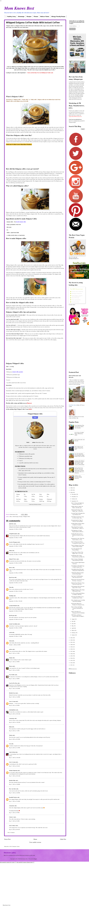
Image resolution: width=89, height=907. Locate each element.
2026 (71, 488)
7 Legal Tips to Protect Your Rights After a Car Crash (77, 552)
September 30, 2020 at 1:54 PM (15, 628)
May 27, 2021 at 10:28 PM (14, 688)
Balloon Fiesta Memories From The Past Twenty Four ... (77, 583)
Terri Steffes (12, 674)
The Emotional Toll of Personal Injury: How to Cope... (77, 587)
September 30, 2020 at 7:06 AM (15, 601)
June (73, 623)
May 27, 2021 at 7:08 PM (14, 678)
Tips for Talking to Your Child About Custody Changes (77, 546)
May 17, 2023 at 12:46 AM (14, 757)
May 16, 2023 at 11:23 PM (14, 747)
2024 (71, 492)
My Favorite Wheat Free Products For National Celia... (78, 604)
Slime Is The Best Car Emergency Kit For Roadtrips (78, 612)
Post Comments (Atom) (14, 846)
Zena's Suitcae (12, 825)
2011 (71, 665)
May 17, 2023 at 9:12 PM (14, 821)
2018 (71, 649)
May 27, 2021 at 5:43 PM (14, 670)
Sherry (10, 567)
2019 (71, 647)
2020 (71, 644)
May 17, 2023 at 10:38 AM (14, 776)
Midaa (10, 550)
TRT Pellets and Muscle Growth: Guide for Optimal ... (78, 615)
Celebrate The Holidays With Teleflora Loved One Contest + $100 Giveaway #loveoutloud (79, 462)
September (74, 501)
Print (35, 417)
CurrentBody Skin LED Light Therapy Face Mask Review (77, 570)
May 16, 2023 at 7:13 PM (14, 730)
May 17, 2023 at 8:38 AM (14, 766)
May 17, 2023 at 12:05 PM (14, 792)
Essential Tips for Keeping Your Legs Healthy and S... (78, 513)
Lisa (10, 743)
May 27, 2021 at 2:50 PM (14, 661)
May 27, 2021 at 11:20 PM (14, 697)
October (73, 499)
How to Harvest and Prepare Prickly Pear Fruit (79, 448)
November (74, 496)
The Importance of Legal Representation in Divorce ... (77, 531)
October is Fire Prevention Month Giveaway (78, 477)
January (73, 635)
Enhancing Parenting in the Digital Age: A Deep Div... (77, 510)
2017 (71, 651)
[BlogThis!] (23, 514)
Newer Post (7, 839)
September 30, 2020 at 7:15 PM (15, 636)
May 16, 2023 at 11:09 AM (14, 722)
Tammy (10, 657)
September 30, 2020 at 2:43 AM (15, 582)
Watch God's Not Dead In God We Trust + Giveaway (77, 580)
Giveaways (21, 16)
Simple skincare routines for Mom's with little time (77, 507)
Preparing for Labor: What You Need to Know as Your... (77, 539)
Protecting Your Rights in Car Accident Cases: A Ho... (77, 597)
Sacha (10, 641)
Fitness (36, 16)
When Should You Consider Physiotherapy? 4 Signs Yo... (77, 527)
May (73, 625)
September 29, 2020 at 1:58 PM (15, 529)
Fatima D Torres (12, 559)
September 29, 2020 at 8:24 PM (15, 563)
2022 (71, 640)
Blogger (35, 858)
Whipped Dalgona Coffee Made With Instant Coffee (78, 590)
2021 (71, 642)
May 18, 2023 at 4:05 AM (14, 829)
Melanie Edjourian (13, 770)
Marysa (10, 666)
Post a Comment (11, 832)
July (73, 621)
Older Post (63, 839)
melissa (10, 649)
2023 (71, 637)
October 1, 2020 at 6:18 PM (14, 644)
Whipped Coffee (26, 516)
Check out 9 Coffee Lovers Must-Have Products (19, 144)
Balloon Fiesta (44, 16)
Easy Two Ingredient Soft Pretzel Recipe (76, 549)
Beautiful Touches (13, 797)
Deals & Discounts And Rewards (75, 376)
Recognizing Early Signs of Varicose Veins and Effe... (77, 520)
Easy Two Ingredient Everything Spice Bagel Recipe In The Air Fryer (80, 455)
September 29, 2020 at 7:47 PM (15, 554)
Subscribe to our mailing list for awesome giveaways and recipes (76, 22)
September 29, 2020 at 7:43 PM (15, 546)
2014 (71, 658)
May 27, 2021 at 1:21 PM (14, 653)
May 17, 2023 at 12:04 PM (14, 784)
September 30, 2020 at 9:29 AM (15, 611)
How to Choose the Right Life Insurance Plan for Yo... (77, 503)
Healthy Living (11, 16)
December (74, 494)
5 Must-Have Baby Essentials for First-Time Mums (77, 573)
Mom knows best (6, 905)
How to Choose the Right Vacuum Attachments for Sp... (77, 608)
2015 (71, 656)
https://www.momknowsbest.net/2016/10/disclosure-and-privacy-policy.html (19, 855)
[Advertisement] (35, 84)
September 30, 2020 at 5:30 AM (15, 591)
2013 (71, 660)
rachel (10, 632)
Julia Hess (11, 524)
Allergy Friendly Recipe (58, 16)
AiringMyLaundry (13, 533)
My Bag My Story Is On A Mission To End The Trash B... (77, 535)
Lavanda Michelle (13, 605)
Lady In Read (12, 752)
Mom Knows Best (19, 8)
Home (35, 839)
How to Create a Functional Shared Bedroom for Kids (77, 559)
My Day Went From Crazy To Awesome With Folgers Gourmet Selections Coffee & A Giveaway (79, 470)
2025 (71, 490)
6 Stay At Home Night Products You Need (77, 563)
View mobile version (35, 842)
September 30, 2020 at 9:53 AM (15, 619)
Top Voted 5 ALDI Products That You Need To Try (77, 576)
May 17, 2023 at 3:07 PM (14, 812)
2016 (71, 653)
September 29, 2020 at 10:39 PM (15, 573)
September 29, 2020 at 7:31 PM (15, 537)
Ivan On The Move (13, 683)
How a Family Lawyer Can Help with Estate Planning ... (78, 600)
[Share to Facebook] (25, 514)
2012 (71, 662)
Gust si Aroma (12, 701)
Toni (10, 587)
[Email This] (21, 514)
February (74, 632)
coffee (10, 516)
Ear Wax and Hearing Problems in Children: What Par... (77, 593)
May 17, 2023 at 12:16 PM (14, 801)
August (73, 619)
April (73, 628)
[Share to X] (24, 514)
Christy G (11, 817)
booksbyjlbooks (12, 710)
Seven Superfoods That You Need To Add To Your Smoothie (79, 426)
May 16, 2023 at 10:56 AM (14, 714)
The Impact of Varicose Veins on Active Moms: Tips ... (77, 517)
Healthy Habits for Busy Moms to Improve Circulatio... (77, 524)
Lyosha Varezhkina (13, 624)
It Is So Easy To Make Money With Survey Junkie (79, 434)
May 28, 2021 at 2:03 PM (14, 705)
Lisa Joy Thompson (13, 542)
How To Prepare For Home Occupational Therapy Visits (77, 542)
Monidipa (11, 595)
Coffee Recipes (15, 516)
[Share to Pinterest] (27, 514)
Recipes (29, 16)
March (73, 630)
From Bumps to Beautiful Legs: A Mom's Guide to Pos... (77, 566)
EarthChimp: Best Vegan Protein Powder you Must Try (77, 556)
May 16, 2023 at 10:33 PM (14, 739)
